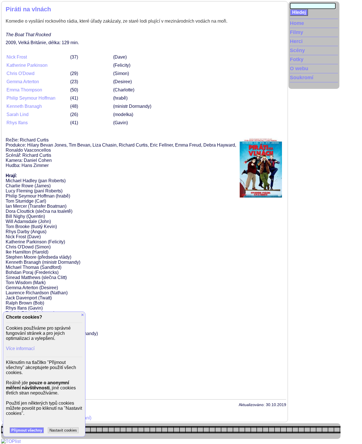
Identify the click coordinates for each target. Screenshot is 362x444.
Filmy (296, 32)
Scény (297, 50)
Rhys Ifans (17, 122)
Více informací (20, 348)
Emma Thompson (24, 89)
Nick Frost (17, 57)
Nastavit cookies (63, 430)
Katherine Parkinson (27, 65)
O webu (299, 68)
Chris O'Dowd (21, 73)
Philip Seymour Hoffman (31, 98)
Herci (296, 41)
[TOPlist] (11, 441)
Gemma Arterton (23, 81)
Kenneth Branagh (24, 106)
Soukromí (301, 77)
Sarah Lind (18, 114)
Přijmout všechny (26, 430)
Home (297, 23)
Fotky (296, 59)
